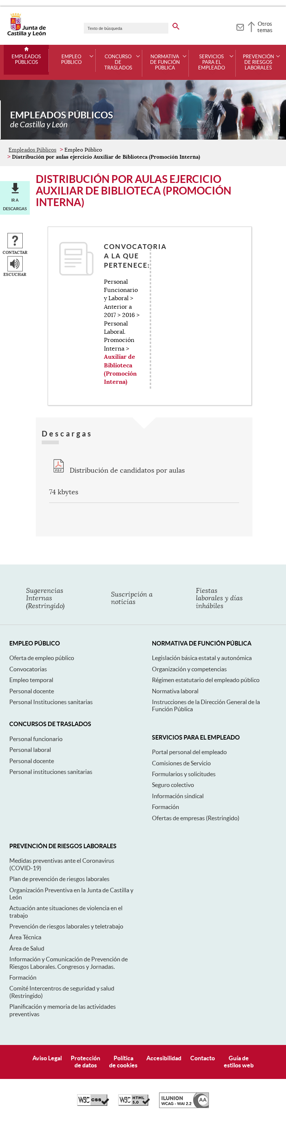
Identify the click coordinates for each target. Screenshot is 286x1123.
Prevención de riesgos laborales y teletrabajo (66, 926)
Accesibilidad (163, 1058)
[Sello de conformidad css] (93, 1104)
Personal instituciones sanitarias (50, 771)
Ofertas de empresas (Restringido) (195, 818)
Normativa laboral (175, 691)
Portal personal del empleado (189, 752)
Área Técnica (25, 937)
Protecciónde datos (85, 1061)
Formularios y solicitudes (184, 774)
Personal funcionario (36, 738)
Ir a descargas (15, 204)
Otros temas (265, 27)
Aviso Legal (47, 1058)
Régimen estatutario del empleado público (206, 679)
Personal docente (31, 691)
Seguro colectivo (173, 784)
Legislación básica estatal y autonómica (202, 657)
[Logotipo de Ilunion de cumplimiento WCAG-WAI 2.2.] (184, 1106)
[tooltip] (240, 26)
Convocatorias (28, 669)
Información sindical (178, 796)
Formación (165, 806)
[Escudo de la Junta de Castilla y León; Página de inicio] (26, 35)
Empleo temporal (31, 679)
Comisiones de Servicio (181, 763)
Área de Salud (26, 948)
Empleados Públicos (26, 59)
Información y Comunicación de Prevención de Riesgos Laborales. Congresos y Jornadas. (68, 963)
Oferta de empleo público (41, 657)
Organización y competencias (189, 669)
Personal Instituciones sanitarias (51, 702)
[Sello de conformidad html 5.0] (134, 1104)
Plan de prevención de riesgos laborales (59, 878)
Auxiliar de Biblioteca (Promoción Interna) (120, 369)
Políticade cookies (123, 1061)
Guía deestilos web (239, 1061)
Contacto (202, 1058)
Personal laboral (30, 749)
